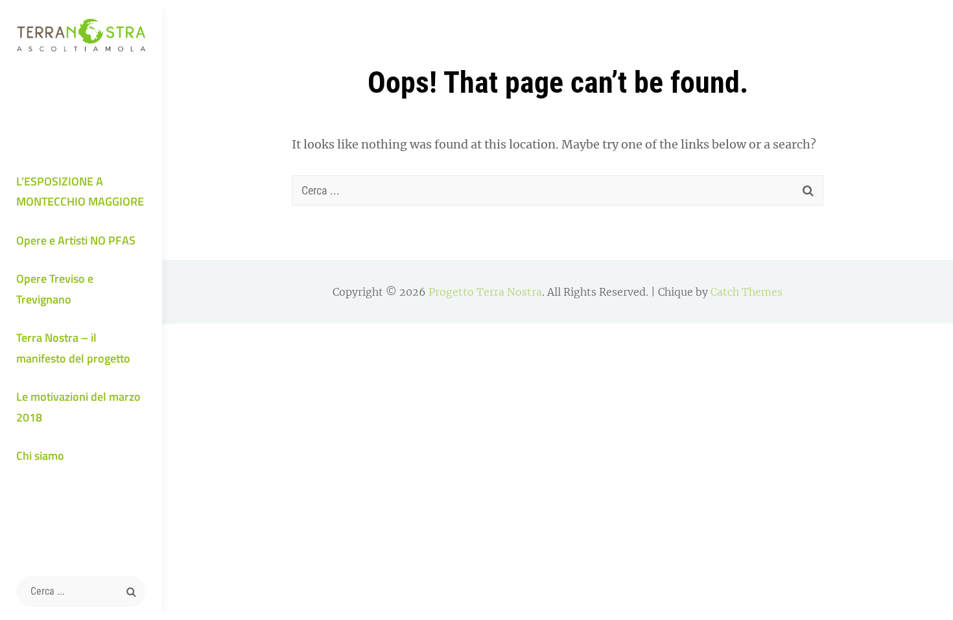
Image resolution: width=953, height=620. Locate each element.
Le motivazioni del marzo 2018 (78, 407)
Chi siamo (40, 455)
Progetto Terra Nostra (485, 291)
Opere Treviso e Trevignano (54, 289)
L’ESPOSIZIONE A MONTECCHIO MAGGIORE (80, 192)
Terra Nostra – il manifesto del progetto (73, 348)
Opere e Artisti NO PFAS (75, 240)
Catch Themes (746, 291)
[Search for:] (81, 591)
